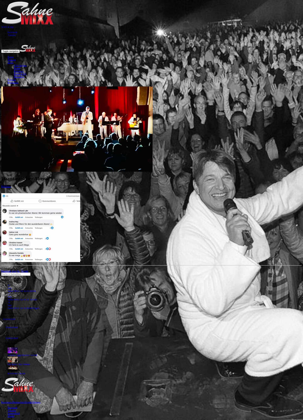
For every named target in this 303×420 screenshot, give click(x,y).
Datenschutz (9, 319)
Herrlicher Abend (16, 373)
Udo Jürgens (20, 65)
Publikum (19, 71)
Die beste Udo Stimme (19, 364)
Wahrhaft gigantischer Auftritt (22, 355)
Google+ (16, 271)
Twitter (24, 271)
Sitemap (37, 402)
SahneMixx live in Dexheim (22, 291)
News (10, 56)
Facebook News (15, 335)
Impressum (13, 82)
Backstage (19, 76)
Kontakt (12, 79)
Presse (17, 68)
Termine (12, 59)
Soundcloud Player (16, 324)
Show (10, 62)
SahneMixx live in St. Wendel (22, 299)
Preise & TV (20, 74)
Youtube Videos (12, 316)
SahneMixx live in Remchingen (23, 308)
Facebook (6, 271)
